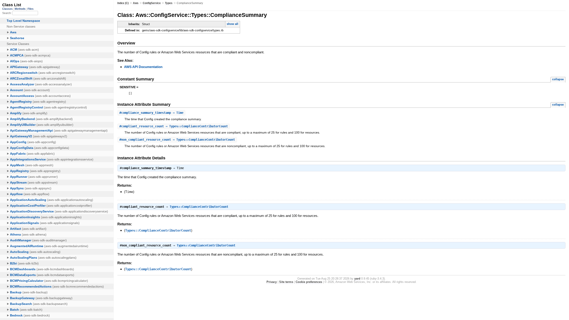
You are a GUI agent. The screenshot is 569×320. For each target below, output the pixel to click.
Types (168, 3)
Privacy (271, 282)
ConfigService (152, 3)
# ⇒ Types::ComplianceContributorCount (173, 126)
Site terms (286, 282)
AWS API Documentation (143, 67)
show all (232, 24)
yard (357, 278)
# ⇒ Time (151, 112)
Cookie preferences (309, 282)
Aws (135, 3)
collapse (558, 79)
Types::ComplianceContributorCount (199, 206)
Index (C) (123, 3)
